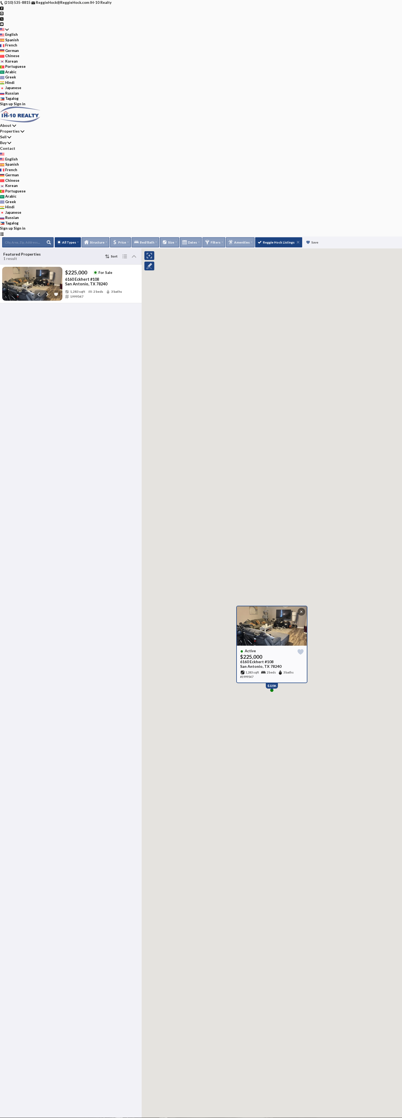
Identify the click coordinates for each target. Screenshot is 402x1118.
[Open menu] (2, 234)
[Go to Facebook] (2, 8)
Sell (3, 136)
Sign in (19, 104)
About (5, 125)
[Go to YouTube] (2, 24)
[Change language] (4, 29)
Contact (7, 148)
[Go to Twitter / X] (2, 18)
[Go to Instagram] (2, 13)
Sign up (6, 104)
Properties (10, 131)
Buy (3, 142)
